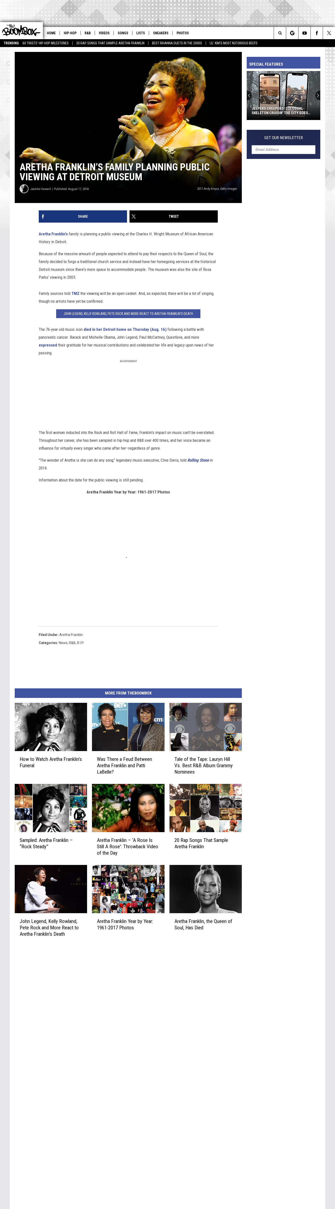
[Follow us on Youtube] (304, 33)
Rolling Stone (198, 460)
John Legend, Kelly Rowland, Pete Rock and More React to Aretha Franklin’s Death (49, 927)
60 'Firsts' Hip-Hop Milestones (46, 43)
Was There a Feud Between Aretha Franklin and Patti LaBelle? (124, 765)
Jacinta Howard (40, 189)
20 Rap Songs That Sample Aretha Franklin (110, 43)
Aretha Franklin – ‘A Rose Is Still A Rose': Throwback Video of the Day (127, 846)
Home (51, 33)
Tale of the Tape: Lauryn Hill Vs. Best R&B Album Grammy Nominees (203, 765)
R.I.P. (80, 643)
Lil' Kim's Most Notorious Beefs (234, 43)
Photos (183, 33)
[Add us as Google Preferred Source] (292, 33)
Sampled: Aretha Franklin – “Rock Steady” (46, 843)
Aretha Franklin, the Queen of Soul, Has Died (203, 924)
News (63, 643)
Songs (123, 33)
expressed (48, 345)
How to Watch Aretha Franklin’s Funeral (51, 762)
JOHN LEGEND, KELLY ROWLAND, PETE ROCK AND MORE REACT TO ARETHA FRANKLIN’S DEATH (128, 314)
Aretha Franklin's (53, 233)
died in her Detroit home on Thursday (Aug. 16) (125, 329)
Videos (104, 33)
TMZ (74, 293)
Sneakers (160, 33)
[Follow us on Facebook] (317, 33)
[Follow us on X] (329, 33)
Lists (140, 33)
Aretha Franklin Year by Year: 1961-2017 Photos (125, 924)
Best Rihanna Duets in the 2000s (177, 43)
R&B (88, 33)
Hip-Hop (70, 33)
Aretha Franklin (71, 635)
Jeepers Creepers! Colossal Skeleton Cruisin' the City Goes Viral (253, 110)
